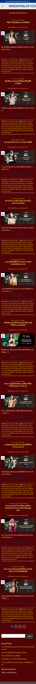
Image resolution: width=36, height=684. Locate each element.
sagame (17, 503)
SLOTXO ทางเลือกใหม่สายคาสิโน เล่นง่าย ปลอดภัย (18, 202)
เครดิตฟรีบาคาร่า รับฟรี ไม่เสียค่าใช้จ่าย (14, 659)
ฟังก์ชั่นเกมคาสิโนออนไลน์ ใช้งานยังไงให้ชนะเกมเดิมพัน (18, 324)
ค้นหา (3, 632)
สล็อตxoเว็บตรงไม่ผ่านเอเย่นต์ (9, 559)
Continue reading (18, 53)
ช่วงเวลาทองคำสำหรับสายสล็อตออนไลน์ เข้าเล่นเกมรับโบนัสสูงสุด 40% (18, 508)
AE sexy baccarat (16, 259)
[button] (2, 6)
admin (26, 27)
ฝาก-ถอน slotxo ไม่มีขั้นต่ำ (8, 69)
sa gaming (12, 503)
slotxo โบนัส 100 (8, 67)
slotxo (13, 20)
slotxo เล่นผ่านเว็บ (6, 65)
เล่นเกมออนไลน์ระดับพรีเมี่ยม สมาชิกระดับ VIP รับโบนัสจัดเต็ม (18, 570)
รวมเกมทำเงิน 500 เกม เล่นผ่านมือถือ (18, 142)
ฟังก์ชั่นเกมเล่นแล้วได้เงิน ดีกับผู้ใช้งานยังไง (18, 82)
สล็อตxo (25, 69)
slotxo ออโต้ (11, 64)
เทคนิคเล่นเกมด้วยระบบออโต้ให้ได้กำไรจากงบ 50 (18, 446)
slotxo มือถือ (4, 64)
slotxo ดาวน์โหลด (9, 62)
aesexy (23, 259)
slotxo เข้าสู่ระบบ (19, 64)
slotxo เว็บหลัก (20, 20)
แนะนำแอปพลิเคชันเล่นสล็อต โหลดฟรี (13, 652)
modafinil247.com (18, 6)
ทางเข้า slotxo (29, 67)
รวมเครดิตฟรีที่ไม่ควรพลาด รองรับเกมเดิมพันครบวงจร (18, 263)
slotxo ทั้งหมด (18, 62)
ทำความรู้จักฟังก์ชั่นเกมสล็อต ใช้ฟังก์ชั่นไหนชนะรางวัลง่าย (18, 385)
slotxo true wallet (6, 550)
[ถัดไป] (24, 626)
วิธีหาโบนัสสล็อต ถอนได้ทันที (18, 22)
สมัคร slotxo (19, 69)
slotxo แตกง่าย (5, 555)
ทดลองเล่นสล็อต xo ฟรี (19, 67)
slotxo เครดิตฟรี (29, 64)
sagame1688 (23, 503)
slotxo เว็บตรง (15, 65)
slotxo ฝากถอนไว (27, 62)
